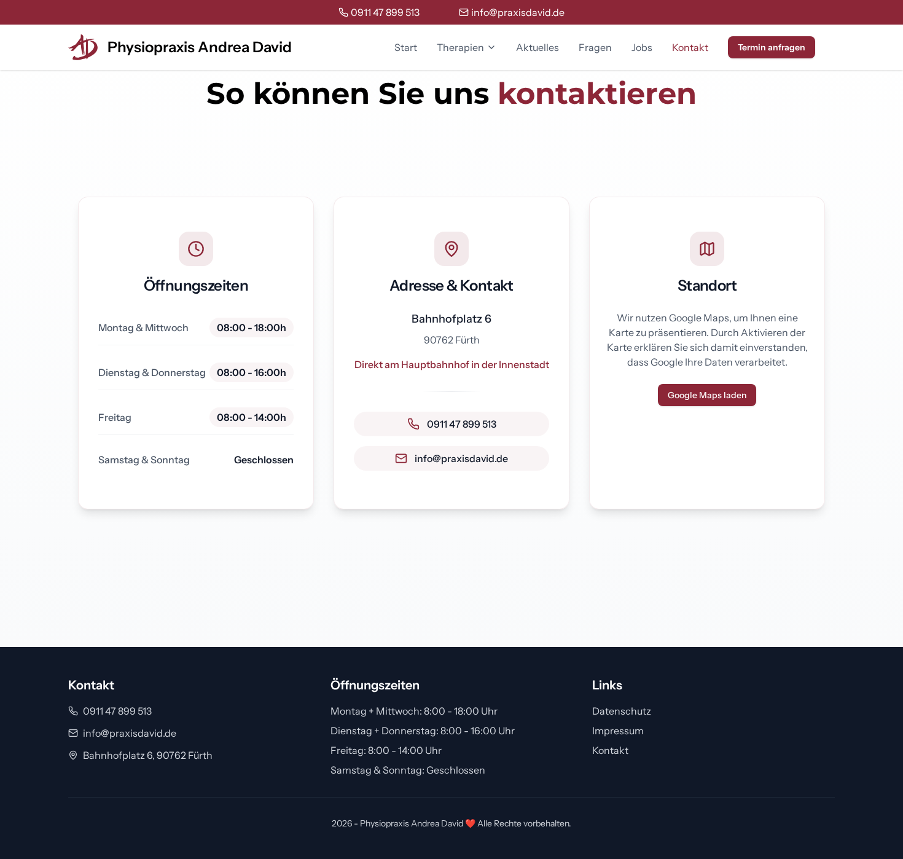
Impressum (618, 730)
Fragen (595, 47)
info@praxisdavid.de (129, 733)
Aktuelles (537, 47)
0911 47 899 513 (117, 711)
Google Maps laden (707, 395)
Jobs (641, 47)
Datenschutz (621, 711)
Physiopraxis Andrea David (200, 47)
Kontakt (690, 47)
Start (405, 47)
